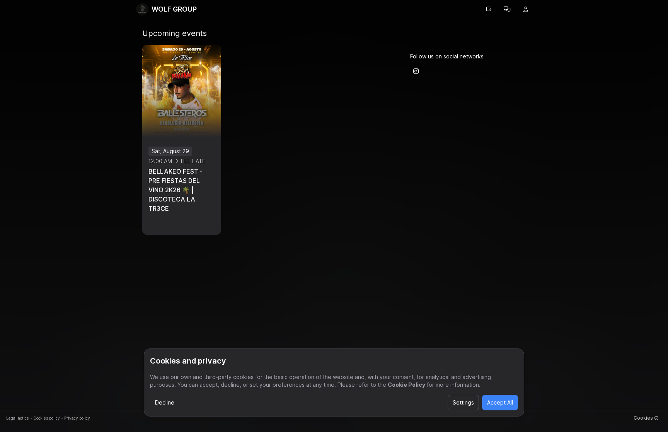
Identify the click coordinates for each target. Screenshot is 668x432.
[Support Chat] (507, 9)
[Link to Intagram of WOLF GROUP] (416, 71)
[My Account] (526, 9)
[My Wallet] (488, 9)
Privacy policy (77, 418)
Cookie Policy (406, 384)
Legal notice (17, 418)
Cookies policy (46, 418)
